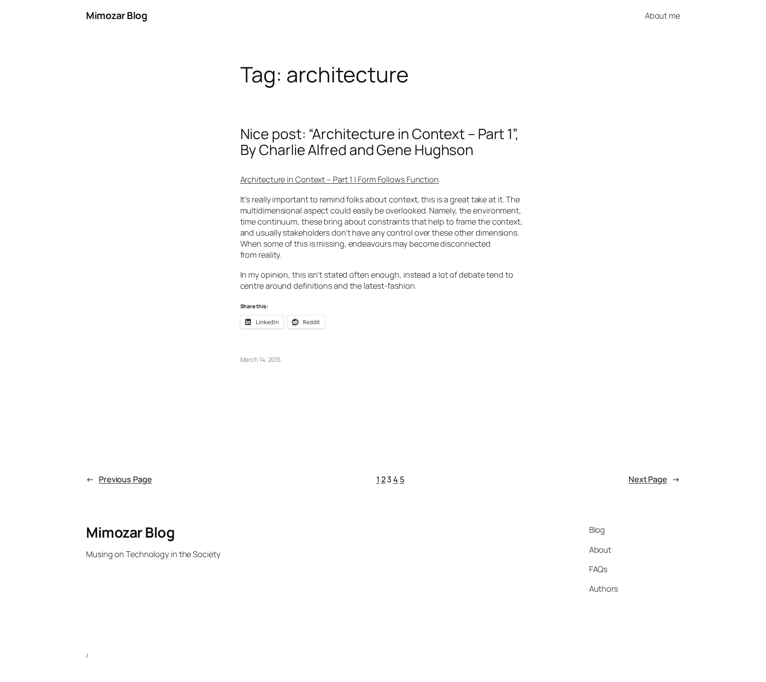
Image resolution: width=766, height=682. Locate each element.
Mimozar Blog (116, 15)
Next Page (654, 479)
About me (662, 15)
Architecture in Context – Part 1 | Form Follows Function (339, 179)
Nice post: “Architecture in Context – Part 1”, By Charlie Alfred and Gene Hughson (379, 142)
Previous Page (119, 479)
